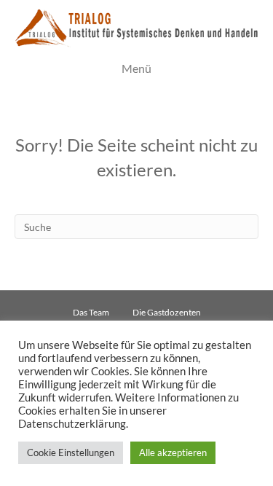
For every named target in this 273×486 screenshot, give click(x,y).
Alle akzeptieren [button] (173, 452)
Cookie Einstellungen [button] (70, 452)
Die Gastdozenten (166, 312)
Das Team (91, 312)
